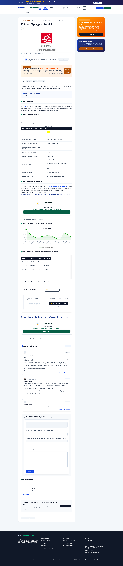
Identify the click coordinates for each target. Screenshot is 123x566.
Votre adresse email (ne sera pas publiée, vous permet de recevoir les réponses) (46, 438)
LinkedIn (35, 81)
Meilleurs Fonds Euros (44, 538)
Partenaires (87, 538)
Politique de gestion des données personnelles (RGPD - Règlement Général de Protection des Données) (94, 547)
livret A (25, 106)
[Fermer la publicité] (105, 2)
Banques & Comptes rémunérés (46, 548)
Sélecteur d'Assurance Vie (68, 542)
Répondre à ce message (65, 372)
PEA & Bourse (72, 8)
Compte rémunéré (58, 8)
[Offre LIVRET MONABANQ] (48, 203)
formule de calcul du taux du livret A (56, 186)
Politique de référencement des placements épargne (93, 542)
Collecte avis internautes (90, 544)
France (28, 8)
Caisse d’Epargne (25, 518)
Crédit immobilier (66, 547)
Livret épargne (45, 8)
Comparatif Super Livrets (45, 542)
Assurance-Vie (65, 8)
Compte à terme (52, 8)
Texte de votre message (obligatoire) (35, 445)
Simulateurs (107, 8)
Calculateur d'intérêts (67, 536)
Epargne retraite (78, 8)
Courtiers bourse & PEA (45, 547)
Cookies (86, 554)
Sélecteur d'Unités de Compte (68, 543)
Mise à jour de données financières (92, 552)
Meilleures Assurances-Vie (45, 536)
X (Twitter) (29, 81)
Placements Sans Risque (45, 540)
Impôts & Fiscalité (84, 8)
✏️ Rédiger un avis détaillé (59, 303)
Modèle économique (89, 550)
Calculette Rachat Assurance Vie (69, 540)
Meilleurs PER (43, 545)
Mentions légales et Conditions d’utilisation (93, 536)
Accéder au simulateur (91, 48)
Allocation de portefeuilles (68, 545)
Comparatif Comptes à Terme (46, 543)
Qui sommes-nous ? (89, 540)
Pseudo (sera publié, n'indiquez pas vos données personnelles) (42, 430)
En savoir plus (91, 34)
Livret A (32, 518)
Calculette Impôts (66, 538)
